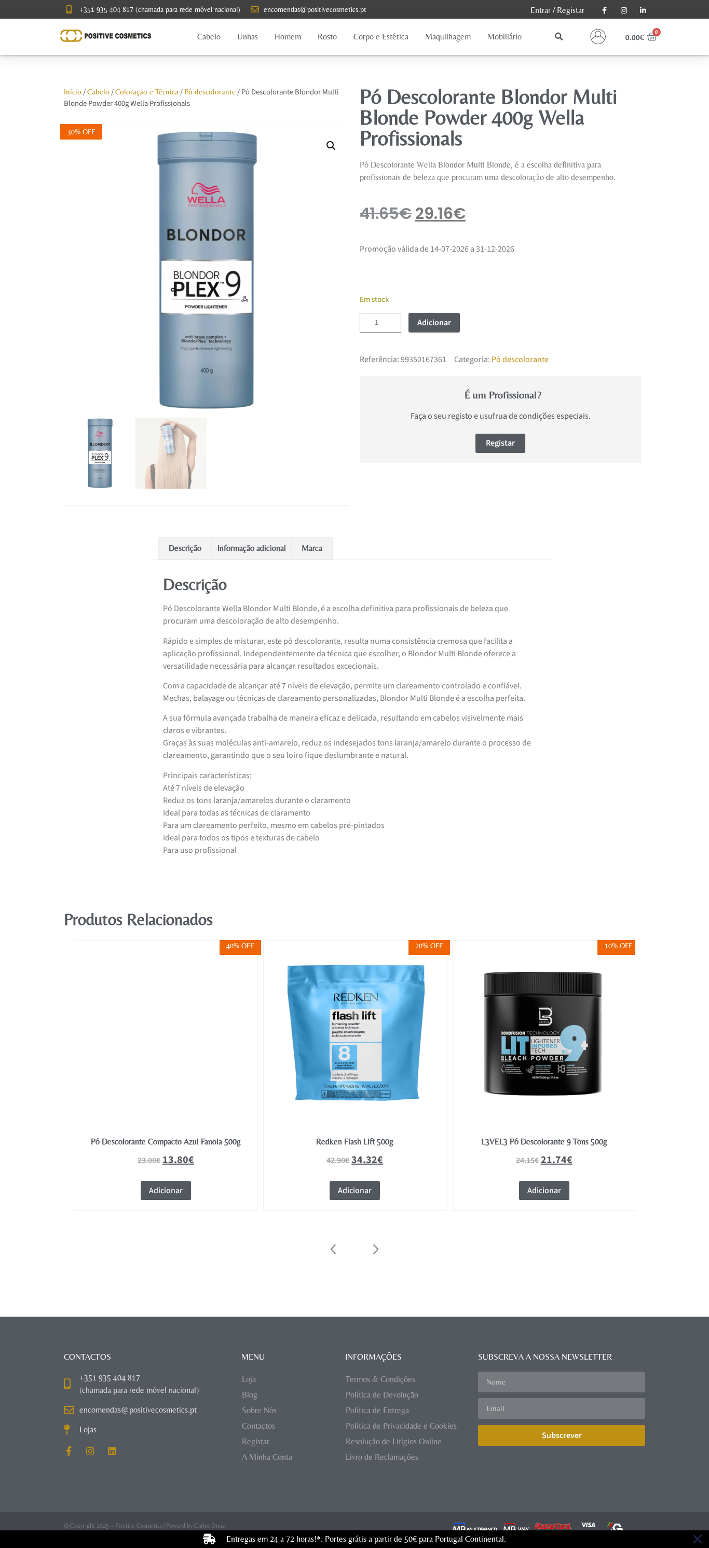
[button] (209, 37)
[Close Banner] (697, 1539)
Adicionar (434, 322)
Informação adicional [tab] (251, 548)
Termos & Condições (380, 1379)
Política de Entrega (377, 1410)
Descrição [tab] (185, 548)
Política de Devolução (382, 1395)
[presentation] (333, 1249)
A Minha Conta (267, 1457)
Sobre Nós (259, 1410)
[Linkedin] (112, 1451)
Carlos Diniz (209, 1525)
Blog (249, 1395)
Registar (570, 10)
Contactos (258, 1426)
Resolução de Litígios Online (394, 1441)
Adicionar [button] (166, 1190)
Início (72, 91)
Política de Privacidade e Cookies (401, 1426)
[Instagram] (90, 1451)
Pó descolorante (210, 91)
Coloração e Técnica (147, 91)
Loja (249, 1379)
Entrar (540, 10)
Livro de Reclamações (382, 1457)
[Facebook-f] (68, 1451)
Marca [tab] (312, 548)
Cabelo (98, 91)
